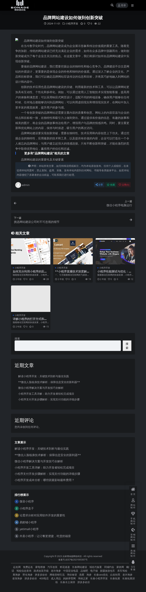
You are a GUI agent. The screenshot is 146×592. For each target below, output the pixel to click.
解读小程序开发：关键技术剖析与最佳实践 (43, 376)
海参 (89, 574)
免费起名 (28, 567)
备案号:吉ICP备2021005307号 (73, 559)
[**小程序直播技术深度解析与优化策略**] (73, 251)
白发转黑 (115, 574)
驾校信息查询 (23, 570)
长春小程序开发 (99, 578)
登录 (123, 5)
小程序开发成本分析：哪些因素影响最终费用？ (44, 480)
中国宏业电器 (70, 570)
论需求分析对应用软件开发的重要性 (42, 515)
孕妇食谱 (72, 574)
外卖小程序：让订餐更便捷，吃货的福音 (45, 536)
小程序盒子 (27, 508)
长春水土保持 (67, 582)
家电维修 (40, 567)
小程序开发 (72, 23)
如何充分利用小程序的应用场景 (30, 273)
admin (26, 185)
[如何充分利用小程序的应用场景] (30, 251)
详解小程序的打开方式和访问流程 (30, 320)
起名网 (17, 567)
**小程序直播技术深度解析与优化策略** (72, 273)
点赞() (125, 184)
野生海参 (28, 574)
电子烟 (94, 570)
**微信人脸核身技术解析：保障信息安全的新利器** (49, 382)
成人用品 (56, 578)
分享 (100, 184)
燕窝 (81, 574)
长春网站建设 (79, 567)
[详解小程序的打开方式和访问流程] (30, 298)
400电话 (44, 578)
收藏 (112, 184)
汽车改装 (53, 567)
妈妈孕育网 (69, 578)
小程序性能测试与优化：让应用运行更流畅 (114, 273)
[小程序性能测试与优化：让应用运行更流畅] (115, 251)
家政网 (120, 567)
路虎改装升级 (41, 570)
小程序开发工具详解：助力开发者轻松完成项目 (46, 393)
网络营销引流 (57, 574)
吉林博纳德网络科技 (72, 556)
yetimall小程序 (29, 529)
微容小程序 (27, 501)
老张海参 (17, 578)
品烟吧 (84, 570)
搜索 (17, 338)
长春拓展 (115, 578)
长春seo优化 (101, 574)
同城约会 (109, 567)
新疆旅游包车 (107, 570)
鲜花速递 (65, 567)
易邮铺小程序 (28, 522)
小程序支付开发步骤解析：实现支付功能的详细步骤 (49, 399)
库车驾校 (122, 570)
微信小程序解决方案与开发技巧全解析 (41, 387)
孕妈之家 (83, 578)
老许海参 (56, 570)
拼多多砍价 (41, 574)
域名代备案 (95, 567)
